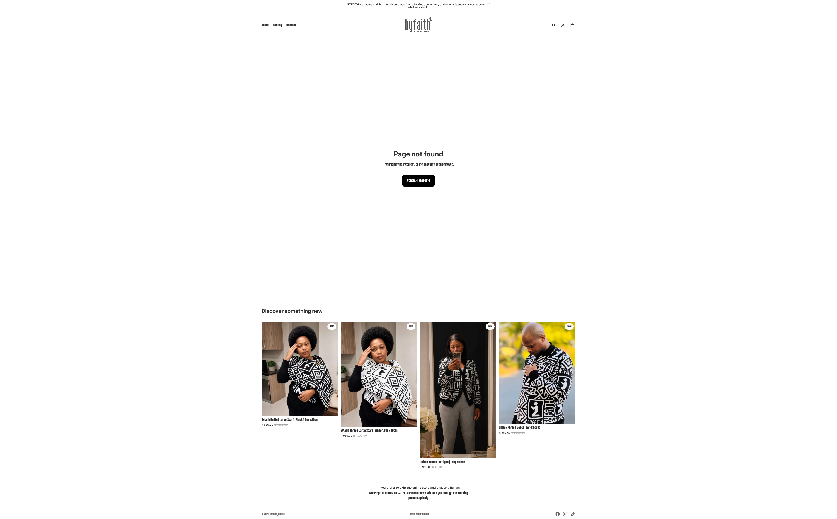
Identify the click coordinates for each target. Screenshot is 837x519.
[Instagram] (565, 514)
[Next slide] (489, 390)
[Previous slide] (426, 390)
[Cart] (572, 25)
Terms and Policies (418, 514)
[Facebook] (557, 514)
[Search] (553, 25)
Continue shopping (418, 180)
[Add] (331, 409)
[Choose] (489, 451)
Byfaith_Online (277, 514)
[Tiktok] (572, 514)
